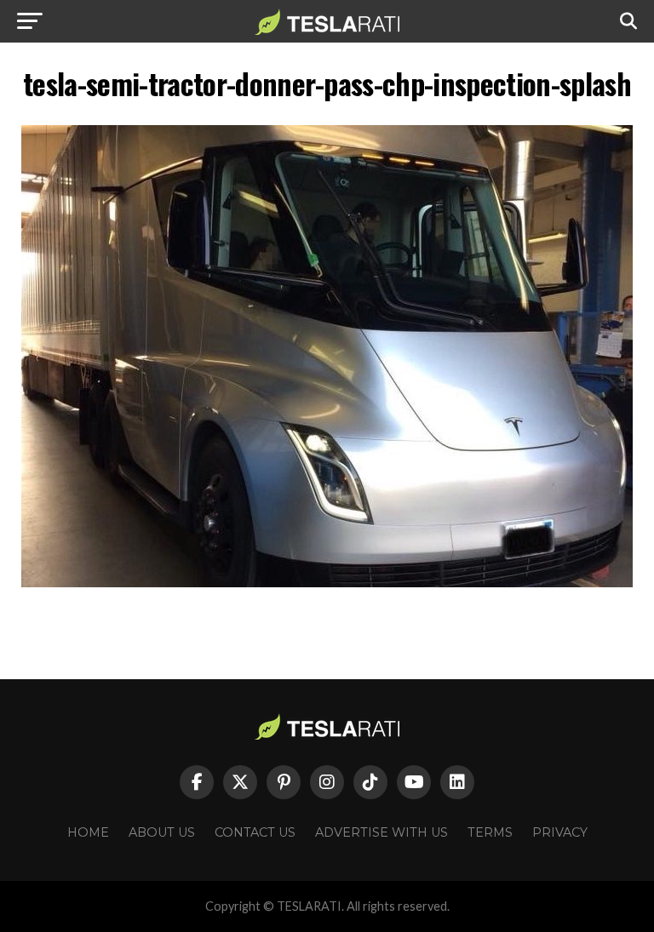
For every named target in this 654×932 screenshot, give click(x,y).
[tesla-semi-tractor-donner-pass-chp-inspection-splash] (327, 583)
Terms (490, 832)
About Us (162, 832)
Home (88, 832)
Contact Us (255, 832)
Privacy (560, 832)
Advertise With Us (381, 832)
